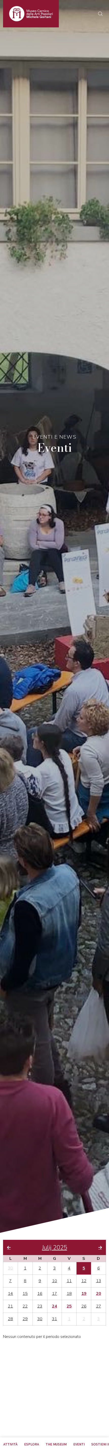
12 (83, 1281)
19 (83, 1293)
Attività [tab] (10, 1444)
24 (54, 1306)
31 (54, 1319)
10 (54, 1281)
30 (10, 1268)
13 (98, 1281)
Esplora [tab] (31, 1444)
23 (39, 1306)
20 (98, 1293)
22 (25, 1306)
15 (25, 1293)
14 (10, 1293)
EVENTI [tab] (79, 1444)
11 (69, 1281)
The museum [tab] (56, 1444)
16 (39, 1293)
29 (25, 1319)
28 (10, 1319)
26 (83, 1306)
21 (10, 1306)
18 (69, 1293)
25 (69, 1306)
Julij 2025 (54, 1247)
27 (98, 1306)
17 (54, 1293)
